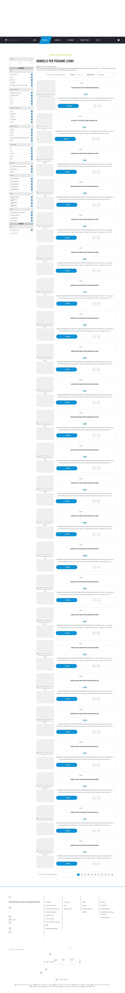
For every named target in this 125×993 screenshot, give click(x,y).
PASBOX (84, 912)
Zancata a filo (15, 230)
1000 (12, 116)
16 (12, 150)
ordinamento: (91, 74)
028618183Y (15, 189)
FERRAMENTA (20, 55)
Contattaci (67, 902)
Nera (12, 171)
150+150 (13, 119)
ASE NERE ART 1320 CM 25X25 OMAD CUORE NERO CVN (84, 120)
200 (12, 129)
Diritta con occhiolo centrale (19, 85)
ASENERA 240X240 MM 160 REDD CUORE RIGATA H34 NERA (84, 614)
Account (102, 902)
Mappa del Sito (68, 908)
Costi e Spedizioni (51, 905)
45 (12, 159)
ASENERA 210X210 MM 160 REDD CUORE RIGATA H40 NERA (84, 516)
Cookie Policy (49, 915)
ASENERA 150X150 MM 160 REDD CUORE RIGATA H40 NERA (84, 252)
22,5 (12, 153)
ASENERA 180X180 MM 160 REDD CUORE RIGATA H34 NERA (84, 351)
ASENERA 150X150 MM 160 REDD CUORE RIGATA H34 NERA (84, 219)
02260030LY (15, 184)
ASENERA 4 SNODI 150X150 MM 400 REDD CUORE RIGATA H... (85, 812)
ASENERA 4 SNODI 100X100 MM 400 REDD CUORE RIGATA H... (85, 746)
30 (12, 135)
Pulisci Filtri (14, 233)
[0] (116, 40)
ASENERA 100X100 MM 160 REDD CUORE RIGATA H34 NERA (84, 153)
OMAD (15, 202)
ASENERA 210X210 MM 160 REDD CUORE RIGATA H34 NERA (84, 483)
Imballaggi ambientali (52, 928)
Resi (65, 905)
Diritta (13, 82)
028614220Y (15, 186)
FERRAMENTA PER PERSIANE (37, 55)
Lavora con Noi (50, 918)
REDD (15, 205)
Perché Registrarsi (87, 908)
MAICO (15, 200)
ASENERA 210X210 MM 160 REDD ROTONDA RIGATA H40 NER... (84, 549)
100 (12, 111)
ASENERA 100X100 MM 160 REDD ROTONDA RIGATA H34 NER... (84, 186)
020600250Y (15, 178)
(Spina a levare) (15, 93)
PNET (47, 925)
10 (12, 98)
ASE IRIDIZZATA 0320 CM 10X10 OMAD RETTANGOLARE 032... (85, 87)
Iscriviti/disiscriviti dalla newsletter (106, 913)
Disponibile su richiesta (18, 212)
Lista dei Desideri (105, 908)
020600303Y (15, 181)
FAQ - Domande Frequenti (53, 922)
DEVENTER (16, 197)
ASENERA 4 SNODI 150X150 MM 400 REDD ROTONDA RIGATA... (84, 845)
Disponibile (14, 218)
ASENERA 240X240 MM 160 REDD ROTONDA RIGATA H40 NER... (85, 713)
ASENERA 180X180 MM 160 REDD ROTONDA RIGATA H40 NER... (84, 450)
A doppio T (14, 74)
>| (112, 874)
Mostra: (73, 74)
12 (12, 101)
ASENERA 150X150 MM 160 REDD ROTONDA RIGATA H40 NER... (84, 318)
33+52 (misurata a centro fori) (20, 137)
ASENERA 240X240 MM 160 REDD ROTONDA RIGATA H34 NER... (85, 680)
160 (12, 122)
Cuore (13, 80)
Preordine (14, 220)
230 (12, 132)
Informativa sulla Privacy (52, 908)
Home (11, 55)
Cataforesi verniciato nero (18, 166)
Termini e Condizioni (51, 912)
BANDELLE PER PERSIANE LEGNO (61, 55)
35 (12, 140)
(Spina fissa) (14, 95)
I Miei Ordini (103, 905)
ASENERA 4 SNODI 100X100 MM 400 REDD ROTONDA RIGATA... (84, 779)
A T (12, 77)
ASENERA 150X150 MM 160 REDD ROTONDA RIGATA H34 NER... (84, 285)
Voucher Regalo (104, 917)
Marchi (84, 902)
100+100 (13, 114)
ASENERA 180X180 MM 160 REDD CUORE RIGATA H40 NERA (84, 384)
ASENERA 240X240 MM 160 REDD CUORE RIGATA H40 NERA (84, 647)
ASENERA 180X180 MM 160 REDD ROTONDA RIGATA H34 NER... (84, 417)
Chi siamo (48, 902)
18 (12, 103)
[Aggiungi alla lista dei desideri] (95, 106)
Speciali (84, 905)
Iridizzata (14, 169)
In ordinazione (15, 215)
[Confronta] (99, 106)
